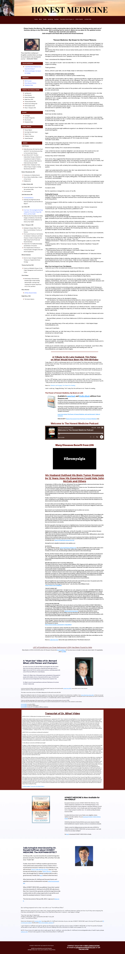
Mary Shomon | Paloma (30, 83)
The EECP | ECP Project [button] (66, 19)
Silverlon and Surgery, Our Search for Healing (63, 385)
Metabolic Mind (29, 85)
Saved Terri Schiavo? (30, 68)
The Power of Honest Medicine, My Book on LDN (64, 393)
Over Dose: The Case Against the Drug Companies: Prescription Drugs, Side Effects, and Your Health (33, 212)
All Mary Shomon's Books (31, 292)
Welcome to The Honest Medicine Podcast (74, 423)
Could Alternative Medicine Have (33, 66)
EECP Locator (28, 81)
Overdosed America (28, 197)
